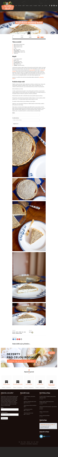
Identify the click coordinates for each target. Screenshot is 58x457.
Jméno (13, 112)
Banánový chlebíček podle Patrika (30, 401)
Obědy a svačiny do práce (43, 411)
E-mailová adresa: (4, 412)
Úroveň (27, 5)
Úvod (16, 5)
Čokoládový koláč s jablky (17, 384)
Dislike (42, 37)
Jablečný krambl (40, 384)
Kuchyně (19, 5)
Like (38, 37)
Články (39, 5)
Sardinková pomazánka (28, 409)
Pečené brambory (6, 384)
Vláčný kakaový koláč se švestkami (30, 405)
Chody (23, 5)
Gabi (42, 5)
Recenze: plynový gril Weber (44, 415)
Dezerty (13, 333)
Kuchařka (35, 5)
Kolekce (31, 5)
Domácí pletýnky (29, 384)
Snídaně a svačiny (19, 333)
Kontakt (45, 5)
